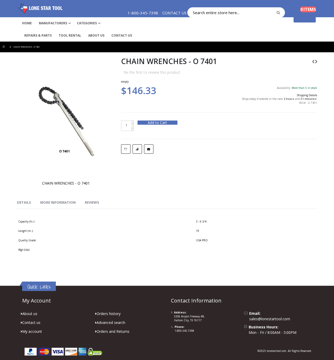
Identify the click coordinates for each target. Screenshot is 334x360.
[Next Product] (316, 61)
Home (4, 46)
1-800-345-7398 (184, 331)
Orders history (109, 313)
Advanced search (111, 322)
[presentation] (24, 202)
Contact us (31, 322)
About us (29, 313)
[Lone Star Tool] (40, 8)
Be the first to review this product (152, 72)
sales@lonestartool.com (269, 318)
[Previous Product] (313, 61)
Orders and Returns (113, 331)
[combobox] (236, 12)
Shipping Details (307, 95)
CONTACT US (174, 12)
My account (32, 331)
